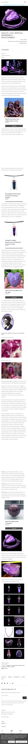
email (10, 559)
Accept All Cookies (21, 742)
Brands (10, 677)
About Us (3, 53)
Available (9, 665)
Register (3, 723)
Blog (2, 57)
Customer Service (5, 55)
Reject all (11, 742)
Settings (4, 742)
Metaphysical (21, 665)
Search (23, 677)
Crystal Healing (14, 665)
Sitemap (3, 726)
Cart (2, 679)
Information (16, 677)
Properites (3, 666)
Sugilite (12, 666)
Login (2, 721)
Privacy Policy (12, 738)
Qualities (9, 666)
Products (3, 677)
